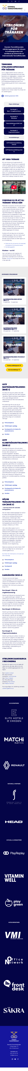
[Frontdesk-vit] (14, 974)
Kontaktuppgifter (10, 247)
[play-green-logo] (14, 892)
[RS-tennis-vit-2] (14, 786)
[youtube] (15, 1059)
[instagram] (12, 1059)
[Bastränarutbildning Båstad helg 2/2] (14, 287)
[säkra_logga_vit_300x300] (14, 999)
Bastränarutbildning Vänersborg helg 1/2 (10, 328)
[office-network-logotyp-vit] (14, 949)
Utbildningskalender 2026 (11, 96)
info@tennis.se (14, 1055)
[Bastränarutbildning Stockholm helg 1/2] (14, 345)
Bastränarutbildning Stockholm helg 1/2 (14, 357)
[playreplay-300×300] (14, 842)
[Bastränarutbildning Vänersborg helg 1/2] (14, 316)
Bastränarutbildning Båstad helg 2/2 (12, 299)
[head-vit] (14, 810)
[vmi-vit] (14, 924)
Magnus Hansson (9, 683)
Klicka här (9, 258)
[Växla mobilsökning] (21, 10)
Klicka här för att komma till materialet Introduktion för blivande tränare (15, 244)
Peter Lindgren (9, 678)
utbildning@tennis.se (8, 688)
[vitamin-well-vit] (14, 867)
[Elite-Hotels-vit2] (14, 704)
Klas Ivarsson (11, 682)
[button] (14, 422)
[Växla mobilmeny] (25, 10)
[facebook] (18, 1059)
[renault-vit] (14, 754)
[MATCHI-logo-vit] (14, 729)
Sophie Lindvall (9, 673)
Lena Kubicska (12, 676)
